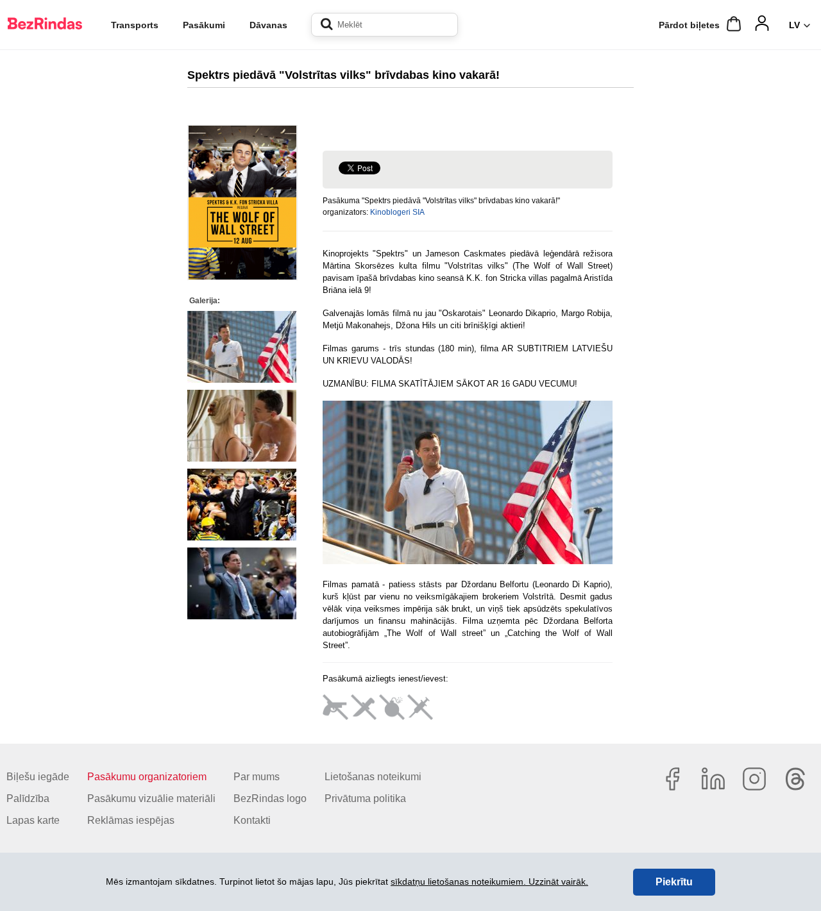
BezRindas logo (270, 798)
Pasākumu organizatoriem (147, 776)
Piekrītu (674, 881)
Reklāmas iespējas (130, 820)
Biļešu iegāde (37, 776)
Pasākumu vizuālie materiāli (151, 798)
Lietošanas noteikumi (373, 776)
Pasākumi (204, 25)
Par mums (256, 776)
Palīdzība (27, 798)
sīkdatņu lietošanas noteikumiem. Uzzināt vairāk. (489, 881)
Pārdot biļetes (689, 25)
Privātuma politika (365, 798)
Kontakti (252, 820)
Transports (134, 25)
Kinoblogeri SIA (397, 212)
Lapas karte (33, 820)
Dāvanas (268, 25)
